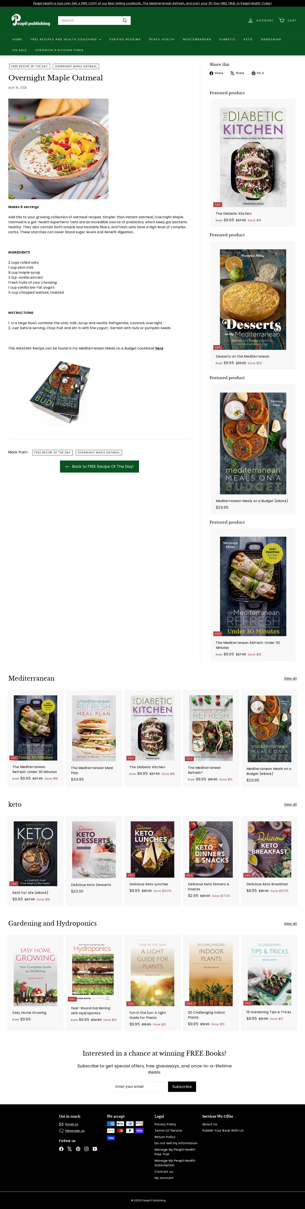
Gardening (271, 39)
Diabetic (227, 39)
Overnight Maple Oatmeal (76, 66)
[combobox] (94, 20)
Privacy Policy (165, 1124)
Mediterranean (197, 39)
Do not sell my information (176, 1143)
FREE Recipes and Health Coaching (64, 39)
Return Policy (165, 1137)
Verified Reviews (125, 39)
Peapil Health (162, 39)
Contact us (164, 1171)
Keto (248, 39)
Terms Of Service (168, 1130)
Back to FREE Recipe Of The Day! (102, 466)
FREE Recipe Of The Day (29, 66)
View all (290, 678)
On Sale (19, 50)
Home (17, 39)
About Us (209, 1124)
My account (164, 1178)
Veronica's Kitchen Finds (59, 50)
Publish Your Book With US (223, 1130)
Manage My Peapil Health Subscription (175, 1162)
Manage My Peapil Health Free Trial (175, 1151)
